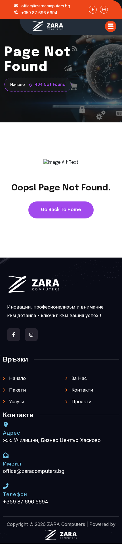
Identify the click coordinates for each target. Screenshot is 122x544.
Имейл (12, 464)
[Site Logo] (48, 26)
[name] (110, 26)
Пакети (17, 390)
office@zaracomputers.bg (45, 5)
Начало (17, 378)
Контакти (81, 390)
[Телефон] (6, 486)
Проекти (80, 401)
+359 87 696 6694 (38, 12)
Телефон (15, 494)
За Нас (78, 378)
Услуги (16, 401)
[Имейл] (6, 455)
